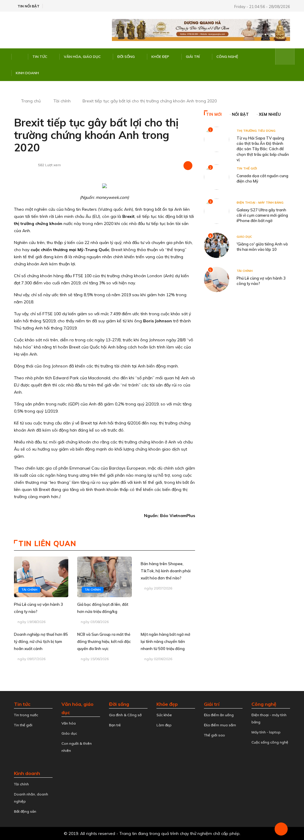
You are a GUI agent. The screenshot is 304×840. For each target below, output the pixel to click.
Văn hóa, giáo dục (82, 56)
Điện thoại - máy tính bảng (260, 203)
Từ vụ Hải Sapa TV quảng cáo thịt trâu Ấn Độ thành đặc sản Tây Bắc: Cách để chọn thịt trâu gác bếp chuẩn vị (263, 149)
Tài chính (62, 101)
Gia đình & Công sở (125, 715)
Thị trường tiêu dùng (256, 131)
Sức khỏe (164, 715)
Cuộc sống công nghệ (269, 742)
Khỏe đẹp (160, 56)
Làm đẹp (164, 725)
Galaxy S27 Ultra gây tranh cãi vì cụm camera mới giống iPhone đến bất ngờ (262, 215)
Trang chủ (31, 101)
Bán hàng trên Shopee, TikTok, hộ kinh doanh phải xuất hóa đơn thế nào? (166, 570)
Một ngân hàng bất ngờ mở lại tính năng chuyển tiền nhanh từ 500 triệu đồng (165, 641)
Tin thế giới (247, 168)
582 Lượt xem (49, 165)
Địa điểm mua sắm (220, 725)
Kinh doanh (27, 73)
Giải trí (193, 56)
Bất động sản (25, 811)
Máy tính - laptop (266, 732)
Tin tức (39, 56)
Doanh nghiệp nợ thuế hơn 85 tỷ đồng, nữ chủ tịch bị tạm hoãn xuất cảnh (41, 641)
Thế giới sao (214, 735)
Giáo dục (244, 237)
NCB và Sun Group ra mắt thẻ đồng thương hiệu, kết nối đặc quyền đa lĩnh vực (104, 641)
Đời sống (126, 56)
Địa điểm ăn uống (219, 715)
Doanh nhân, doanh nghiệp (31, 797)
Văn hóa (68, 723)
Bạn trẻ (115, 725)
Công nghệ (227, 56)
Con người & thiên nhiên (76, 747)
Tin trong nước (26, 715)
